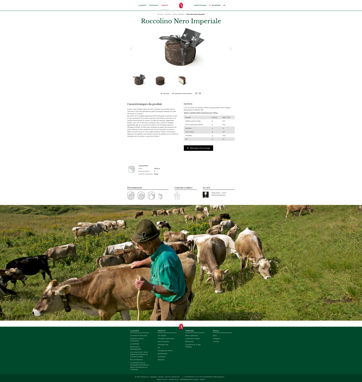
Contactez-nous (200, 5)
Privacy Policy (162, 379)
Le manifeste (134, 344)
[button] (215, 5)
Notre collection (179, 14)
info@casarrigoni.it (218, 377)
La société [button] (142, 5)
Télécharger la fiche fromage (199, 148)
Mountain (161, 360)
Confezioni (161, 357)
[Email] (200, 93)
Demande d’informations (183, 93)
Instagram (216, 338)
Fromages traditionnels (166, 338)
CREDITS (202, 379)
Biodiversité (189, 341)
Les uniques (162, 335)
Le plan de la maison (192, 338)
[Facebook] (196, 93)
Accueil (160, 14)
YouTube (216, 341)
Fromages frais (163, 344)
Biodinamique (162, 354)
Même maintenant (191, 335)
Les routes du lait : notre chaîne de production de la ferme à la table (139, 354)
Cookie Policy (174, 379)
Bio (159, 347)
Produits (164, 5)
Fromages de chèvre (165, 351)
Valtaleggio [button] (153, 5)
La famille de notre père (138, 335)
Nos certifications (136, 360)
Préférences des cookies (189, 379)
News (215, 335)
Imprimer (166, 93)
